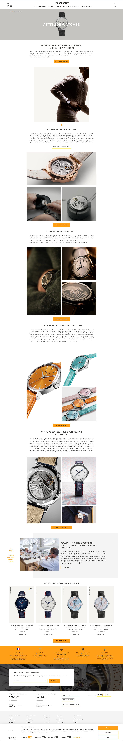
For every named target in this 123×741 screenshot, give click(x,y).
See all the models (61, 61)
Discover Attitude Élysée (61, 527)
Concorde (11, 717)
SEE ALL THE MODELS (61, 224)
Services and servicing (70, 6)
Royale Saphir (12, 722)
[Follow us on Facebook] (98, 695)
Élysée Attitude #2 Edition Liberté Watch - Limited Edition (22, 626)
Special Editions (76, 720)
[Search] (115, 3)
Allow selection (108, 732)
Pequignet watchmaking (61, 146)
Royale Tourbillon (12, 720)
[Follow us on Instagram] (101, 695)
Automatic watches (46, 720)
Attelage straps (29, 719)
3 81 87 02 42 (41, 700)
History (74, 717)
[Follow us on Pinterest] (103, 695)
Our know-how (67, 567)
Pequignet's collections (14, 715)
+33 (38, 700)
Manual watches (46, 722)
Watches (51, 6)
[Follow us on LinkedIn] (109, 695)
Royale (10, 719)
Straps (59, 6)
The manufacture (77, 715)
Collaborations (76, 722)
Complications (45, 719)
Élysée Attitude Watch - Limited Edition (48, 626)
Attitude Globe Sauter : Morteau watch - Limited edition (101, 626)
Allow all (108, 727)
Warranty (58, 720)
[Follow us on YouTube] (107, 695)
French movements (46, 717)
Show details (77, 737)
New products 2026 (40, 6)
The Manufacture (86, 6)
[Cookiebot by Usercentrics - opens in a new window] (12, 738)
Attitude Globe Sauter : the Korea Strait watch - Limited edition (74, 626)
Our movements (46, 715)
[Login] (115, 6)
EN (8, 3)
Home (9, 11)
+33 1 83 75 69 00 (14, 700)
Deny (108, 737)
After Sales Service (60, 719)
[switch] (44, 737)
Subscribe (54, 680)
